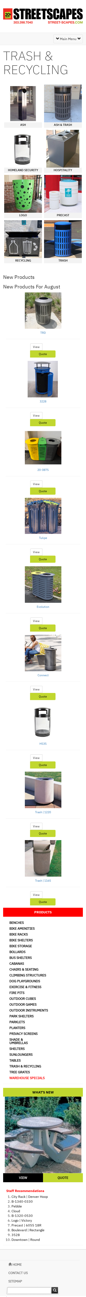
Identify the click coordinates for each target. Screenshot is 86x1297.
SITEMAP (15, 1281)
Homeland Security (23, 170)
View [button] (36, 347)
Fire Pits (16, 993)
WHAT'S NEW (43, 1092)
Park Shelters (21, 1016)
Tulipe (43, 538)
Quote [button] (43, 354)
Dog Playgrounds (24, 981)
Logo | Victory (21, 1220)
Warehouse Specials (27, 1078)
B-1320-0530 (22, 1216)
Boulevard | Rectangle (27, 1230)
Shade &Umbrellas (18, 1041)
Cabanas (16, 963)
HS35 (43, 744)
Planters (17, 1028)
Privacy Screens (23, 1034)
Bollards (17, 952)
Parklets (17, 1022)
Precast (63, 215)
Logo (23, 215)
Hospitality (63, 170)
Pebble (16, 1206)
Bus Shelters (20, 958)
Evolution (43, 607)
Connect (43, 675)
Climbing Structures (27, 975)
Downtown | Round (25, 1240)
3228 (43, 401)
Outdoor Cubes (22, 998)
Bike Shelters (21, 940)
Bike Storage (20, 946)
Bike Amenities (22, 928)
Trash (63, 260)
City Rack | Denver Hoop (29, 1197)
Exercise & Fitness (25, 987)
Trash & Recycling (25, 1066)
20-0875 (43, 470)
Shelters (17, 1049)
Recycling (23, 260)
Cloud (15, 1211)
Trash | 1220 (43, 812)
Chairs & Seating (23, 969)
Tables (15, 1060)
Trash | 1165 (43, 880)
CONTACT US (18, 1273)
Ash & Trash (63, 125)
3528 (15, 1235)
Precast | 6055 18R (26, 1225)
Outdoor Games (23, 1004)
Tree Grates (19, 1072)
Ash (23, 125)
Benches (16, 922)
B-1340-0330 (22, 1201)
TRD (43, 333)
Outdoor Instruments (28, 1010)
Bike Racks (18, 934)
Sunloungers (21, 1054)
